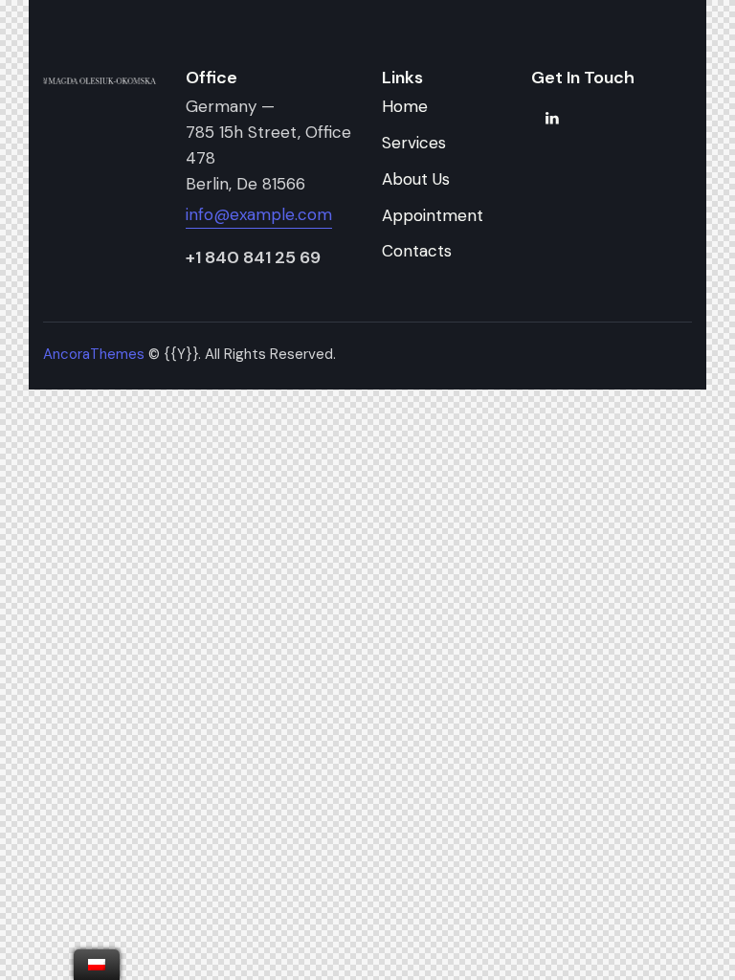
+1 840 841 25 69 (253, 257)
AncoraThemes (94, 354)
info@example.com (259, 214)
